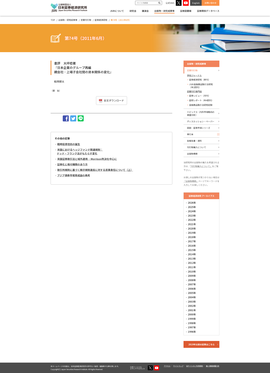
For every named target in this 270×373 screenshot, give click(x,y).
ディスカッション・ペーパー (200, 121)
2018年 (192, 237)
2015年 (192, 250)
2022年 (192, 219)
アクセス (167, 366)
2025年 (192, 207)
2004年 (192, 297)
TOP (53, 20)
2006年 (192, 288)
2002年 (192, 306)
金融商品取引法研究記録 (200, 104)
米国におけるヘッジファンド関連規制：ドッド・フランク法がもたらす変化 (80, 151)
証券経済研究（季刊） (199, 79)
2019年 (192, 232)
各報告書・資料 (194, 140)
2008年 (192, 280)
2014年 (192, 254)
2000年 (192, 314)
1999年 (192, 318)
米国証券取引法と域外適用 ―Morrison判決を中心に (87, 159)
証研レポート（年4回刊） (201, 100)
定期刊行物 (86, 20)
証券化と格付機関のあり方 (72, 164)
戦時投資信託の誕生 (68, 144)
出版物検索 (192, 153)
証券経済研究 (101, 20)
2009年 (192, 275)
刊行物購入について (196, 147)
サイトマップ (178, 366)
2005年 (192, 293)
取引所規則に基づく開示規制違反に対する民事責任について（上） (95, 170)
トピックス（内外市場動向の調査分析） (200, 113)
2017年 (192, 241)
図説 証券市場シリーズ (198, 127)
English (196, 2)
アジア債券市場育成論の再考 (73, 175)
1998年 (192, 323)
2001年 (192, 310)
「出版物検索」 (191, 181)
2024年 (192, 211)
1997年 (192, 327)
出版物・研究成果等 (164, 11)
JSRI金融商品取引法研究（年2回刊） (201, 86)
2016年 (192, 245)
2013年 (192, 258)
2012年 (192, 263)
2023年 (192, 215)
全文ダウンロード (114, 100)
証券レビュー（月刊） (199, 95)
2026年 (192, 202)
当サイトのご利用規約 (194, 366)
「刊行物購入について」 (201, 166)
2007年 (192, 284)
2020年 (192, 228)
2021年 (192, 224)
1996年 (192, 331)
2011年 (192, 267)
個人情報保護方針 (212, 366)
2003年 (192, 301)
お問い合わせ (210, 2)
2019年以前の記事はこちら (201, 344)
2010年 (192, 271)
